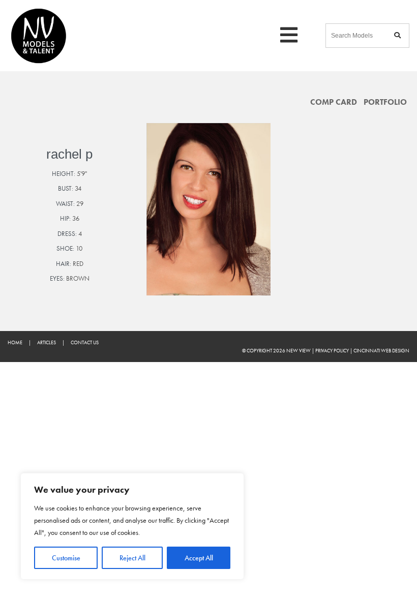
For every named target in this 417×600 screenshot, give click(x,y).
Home (15, 342)
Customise (66, 557)
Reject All (132, 557)
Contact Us (85, 342)
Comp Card (333, 102)
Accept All (199, 557)
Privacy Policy (332, 350)
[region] (132, 526)
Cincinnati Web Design (381, 350)
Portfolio (385, 102)
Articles (46, 342)
